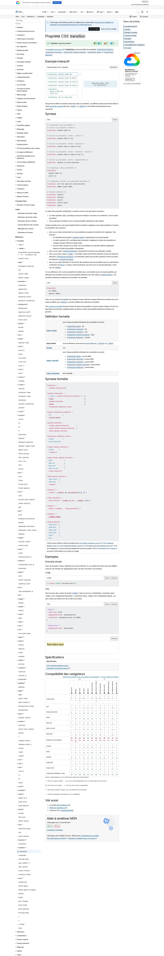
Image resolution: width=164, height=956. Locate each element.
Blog (116, 12)
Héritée (49, 348)
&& (66, 492)
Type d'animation (52, 373)
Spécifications (129, 42)
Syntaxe (127, 30)
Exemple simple (53, 561)
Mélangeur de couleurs (26, 229)
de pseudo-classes (56, 106)
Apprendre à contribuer (55, 830)
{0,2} (80, 492)
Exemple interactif (130, 26)
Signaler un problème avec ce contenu (81, 838)
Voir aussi (127, 48)
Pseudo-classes (22, 939)
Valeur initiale (51, 331)
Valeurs (19, 951)
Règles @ (20, 947)
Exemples (127, 39)
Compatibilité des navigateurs (134, 45)
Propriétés (20, 241)
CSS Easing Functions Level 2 (89, 543)
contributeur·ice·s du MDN (90, 836)
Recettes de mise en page (26, 205)
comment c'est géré (55, 306)
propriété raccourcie (54, 49)
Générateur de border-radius (27, 217)
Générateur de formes (25, 232)
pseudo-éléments (91, 343)
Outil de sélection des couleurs (28, 225)
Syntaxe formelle (130, 36)
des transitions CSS (63, 805)
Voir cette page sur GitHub (56, 838)
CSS (63, 49)
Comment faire (21, 201)
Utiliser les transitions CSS (58, 808)
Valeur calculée (52, 360)
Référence (19, 237)
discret (62, 265)
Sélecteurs (20, 932)
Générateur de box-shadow (27, 221)
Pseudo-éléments (23, 943)
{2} (88, 500)
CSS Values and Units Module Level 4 (98, 546)
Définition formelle (130, 33)
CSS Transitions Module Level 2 (71, 546)
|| (85, 396)
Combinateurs (21, 936)
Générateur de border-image (27, 213)
